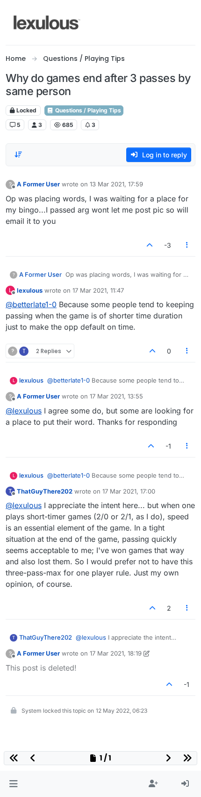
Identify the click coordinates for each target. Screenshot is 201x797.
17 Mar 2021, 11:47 (98, 290)
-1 (168, 446)
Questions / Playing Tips (87, 110)
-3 (167, 245)
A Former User (38, 184)
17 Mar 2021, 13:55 (116, 396)
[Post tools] (187, 245)
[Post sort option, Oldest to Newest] (18, 154)
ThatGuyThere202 (44, 491)
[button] (13, 784)
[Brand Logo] (47, 22)
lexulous (30, 290)
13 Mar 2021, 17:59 (116, 184)
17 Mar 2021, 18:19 (116, 653)
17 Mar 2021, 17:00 (128, 491)
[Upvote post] (149, 245)
